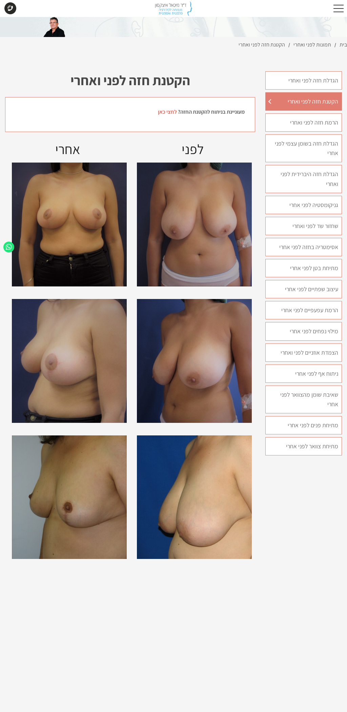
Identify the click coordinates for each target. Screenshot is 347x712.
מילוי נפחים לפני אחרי (314, 331)
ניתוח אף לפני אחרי (316, 373)
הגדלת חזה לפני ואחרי (313, 80)
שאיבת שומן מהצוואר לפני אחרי (309, 399)
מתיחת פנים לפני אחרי (313, 425)
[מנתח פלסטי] (173, 10)
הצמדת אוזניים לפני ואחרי (309, 352)
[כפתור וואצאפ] (8, 247)
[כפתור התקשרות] (10, 9)
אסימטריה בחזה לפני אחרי (308, 247)
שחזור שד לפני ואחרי (315, 226)
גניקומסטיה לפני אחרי (313, 205)
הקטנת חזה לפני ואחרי (313, 101)
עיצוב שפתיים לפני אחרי (311, 289)
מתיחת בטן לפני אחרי (314, 268)
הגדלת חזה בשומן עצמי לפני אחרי (306, 148)
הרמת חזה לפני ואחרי (314, 122)
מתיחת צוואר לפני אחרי (312, 446)
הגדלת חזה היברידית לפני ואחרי (309, 178)
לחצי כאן (167, 111)
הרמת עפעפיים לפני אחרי (309, 310)
